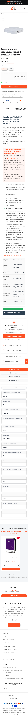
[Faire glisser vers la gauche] (10, 46)
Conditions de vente (8, 656)
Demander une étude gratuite (14, 336)
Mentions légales (21, 716)
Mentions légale (7, 643)
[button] (2, 8)
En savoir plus (14, 625)
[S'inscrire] (23, 688)
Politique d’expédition (11, 714)
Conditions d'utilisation (8, 639)
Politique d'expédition (8, 652)
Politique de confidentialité (10, 646)
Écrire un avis (14, 595)
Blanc (4, 69)
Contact (5, 636)
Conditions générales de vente (10, 716)
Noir (11, 69)
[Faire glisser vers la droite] (17, 46)
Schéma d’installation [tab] (15, 376)
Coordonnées (20, 714)
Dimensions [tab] (15, 373)
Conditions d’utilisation (21, 712)
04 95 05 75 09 (20, 3)
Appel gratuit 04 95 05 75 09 (13, 345)
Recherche (5, 633)
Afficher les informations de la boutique (12, 96)
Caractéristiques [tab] (15, 369)
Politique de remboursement (10, 649)
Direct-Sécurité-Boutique (11, 708)
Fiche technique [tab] (15, 380)
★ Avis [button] (26, 361)
